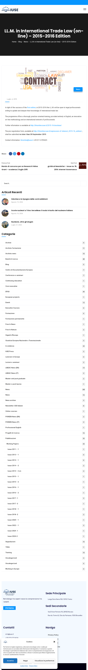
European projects (44, 297)
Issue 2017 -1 (46, 498)
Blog (20, 42)
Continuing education (44, 281)
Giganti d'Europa (44, 335)
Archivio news (44, 254)
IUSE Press (44, 351)
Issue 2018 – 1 (46, 509)
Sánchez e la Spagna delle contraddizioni (29, 199)
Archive (44, 243)
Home (14, 42)
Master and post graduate (44, 379)
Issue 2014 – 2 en (46, 471)
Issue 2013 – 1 (46, 455)
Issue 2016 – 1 (46, 487)
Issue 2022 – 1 (46, 525)
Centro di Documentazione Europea (44, 270)
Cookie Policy (24, 666)
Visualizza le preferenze (44, 661)
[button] (54, 642)
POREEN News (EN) (44, 417)
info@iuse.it (9, 634)
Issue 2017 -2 (46, 504)
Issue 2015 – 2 (46, 482)
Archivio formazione (44, 248)
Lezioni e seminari (44, 362)
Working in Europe (44, 569)
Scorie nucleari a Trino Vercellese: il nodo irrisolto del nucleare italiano (42, 210)
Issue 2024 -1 (46, 531)
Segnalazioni (44, 542)
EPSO (44, 292)
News (26, 42)
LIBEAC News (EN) (44, 368)
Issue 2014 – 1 (46, 460)
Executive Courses (44, 308)
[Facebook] (10, 153)
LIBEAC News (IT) (44, 373)
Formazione (44, 313)
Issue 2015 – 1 (46, 476)
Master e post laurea (44, 384)
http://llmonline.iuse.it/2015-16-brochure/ (46, 125)
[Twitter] (14, 153)
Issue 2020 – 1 (46, 520)
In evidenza (44, 346)
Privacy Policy (33, 666)
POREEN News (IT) (44, 422)
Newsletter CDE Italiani (44, 406)
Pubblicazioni (44, 438)
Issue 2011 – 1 (46, 449)
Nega (25, 661)
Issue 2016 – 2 (46, 493)
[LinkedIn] (22, 153)
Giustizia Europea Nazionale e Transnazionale (44, 341)
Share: (4, 154)
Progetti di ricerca (44, 433)
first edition (31, 107)
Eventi (44, 302)
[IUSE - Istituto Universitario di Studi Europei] (10, 9)
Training (44, 553)
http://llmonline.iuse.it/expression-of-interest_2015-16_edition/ (57, 131)
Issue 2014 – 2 (46, 466)
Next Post (74, 163)
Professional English (44, 427)
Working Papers (45, 444)
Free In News (44, 324)
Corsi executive (44, 286)
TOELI (44, 547)
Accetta (10, 661)
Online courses (44, 411)
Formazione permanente (44, 319)
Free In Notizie (44, 330)
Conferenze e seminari (44, 275)
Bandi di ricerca (44, 259)
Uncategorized (44, 558)
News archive (44, 400)
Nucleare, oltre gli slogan (22, 222)
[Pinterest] (18, 153)
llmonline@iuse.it (26, 140)
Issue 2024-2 (46, 536)
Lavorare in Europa (44, 357)
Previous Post (6, 163)
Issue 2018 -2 (46, 514)
